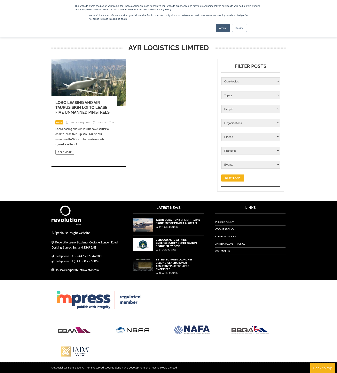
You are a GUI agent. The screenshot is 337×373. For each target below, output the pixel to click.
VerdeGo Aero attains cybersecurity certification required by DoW (176, 243)
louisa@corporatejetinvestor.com (77, 270)
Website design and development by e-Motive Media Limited (141, 367)
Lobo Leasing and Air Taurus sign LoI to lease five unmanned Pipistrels (82, 107)
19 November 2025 (168, 227)
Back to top (322, 368)
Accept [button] (222, 28)
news (59, 122)
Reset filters (232, 178)
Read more (65, 152)
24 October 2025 (167, 250)
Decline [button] (239, 28)
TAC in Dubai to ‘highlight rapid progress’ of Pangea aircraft (178, 221)
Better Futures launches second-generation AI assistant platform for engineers (174, 264)
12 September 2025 (168, 273)
